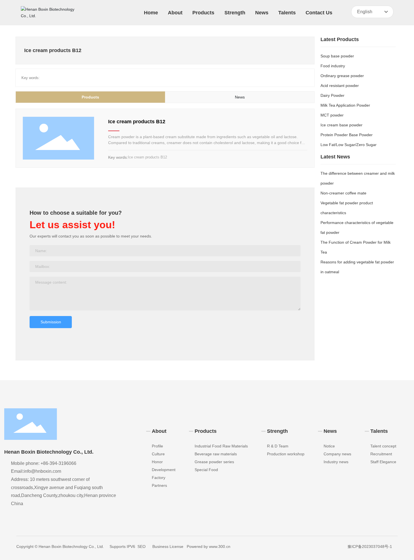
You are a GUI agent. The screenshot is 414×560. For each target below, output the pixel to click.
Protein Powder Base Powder (346, 135)
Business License (167, 546)
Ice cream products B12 (136, 121)
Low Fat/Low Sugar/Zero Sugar (348, 144)
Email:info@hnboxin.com (36, 471)
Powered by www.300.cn (208, 546)
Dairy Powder (332, 95)
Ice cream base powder (341, 125)
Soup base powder (337, 56)
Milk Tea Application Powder (345, 105)
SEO (141, 546)
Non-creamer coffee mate (343, 193)
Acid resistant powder (339, 85)
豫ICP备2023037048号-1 (370, 546)
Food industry (332, 66)
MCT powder (332, 115)
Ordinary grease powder (342, 75)
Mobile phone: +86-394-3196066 (43, 463)
